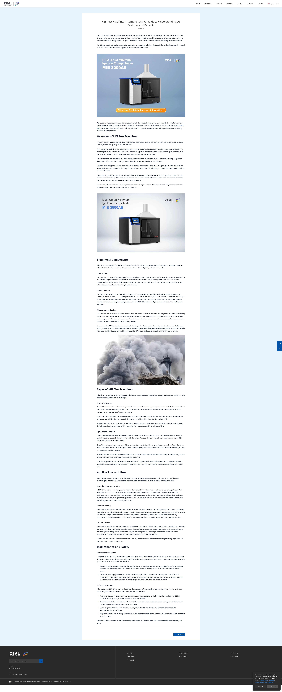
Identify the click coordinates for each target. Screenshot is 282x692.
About (129, 653)
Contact (130, 660)
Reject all (272, 686)
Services (130, 656)
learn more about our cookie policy (264, 682)
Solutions (183, 656)
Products (234, 653)
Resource (234, 656)
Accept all (260, 686)
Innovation (183, 653)
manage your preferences (267, 680)
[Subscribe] (41, 661)
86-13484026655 (14, 668)
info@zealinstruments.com (18, 674)
